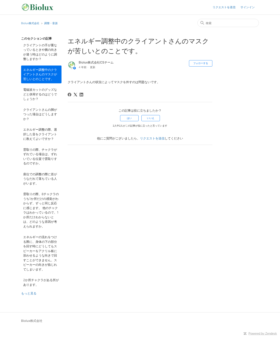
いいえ (150, 118)
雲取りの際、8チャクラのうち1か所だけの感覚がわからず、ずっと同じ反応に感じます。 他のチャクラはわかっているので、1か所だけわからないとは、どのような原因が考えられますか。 (41, 210)
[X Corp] (75, 94)
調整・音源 (51, 23)
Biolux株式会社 (30, 23)
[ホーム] (37, 7)
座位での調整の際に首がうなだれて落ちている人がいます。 (40, 178)
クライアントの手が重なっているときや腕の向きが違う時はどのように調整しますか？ (40, 52)
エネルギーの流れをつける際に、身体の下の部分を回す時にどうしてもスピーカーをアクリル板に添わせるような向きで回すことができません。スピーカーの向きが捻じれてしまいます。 (40, 253)
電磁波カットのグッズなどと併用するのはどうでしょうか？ (40, 94)
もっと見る (28, 293)
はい (129, 118)
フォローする (200, 63)
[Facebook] (69, 94)
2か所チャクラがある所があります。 (41, 282)
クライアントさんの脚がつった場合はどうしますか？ (40, 114)
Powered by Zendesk (262, 333)
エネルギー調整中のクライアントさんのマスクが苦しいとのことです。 (40, 74)
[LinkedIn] (81, 94)
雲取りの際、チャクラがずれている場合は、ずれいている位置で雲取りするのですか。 (40, 156)
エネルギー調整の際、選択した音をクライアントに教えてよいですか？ (40, 134)
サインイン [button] (247, 7)
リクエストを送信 (224, 7)
